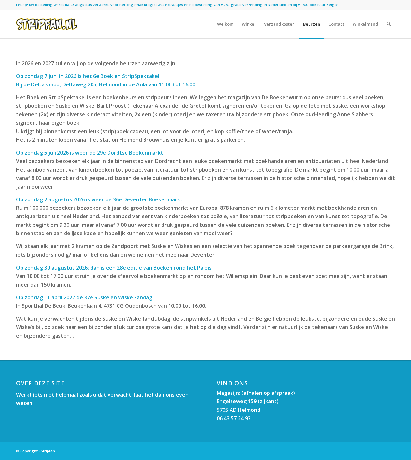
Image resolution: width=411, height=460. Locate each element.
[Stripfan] (46, 24)
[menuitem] (225, 24)
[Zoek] (388, 24)
